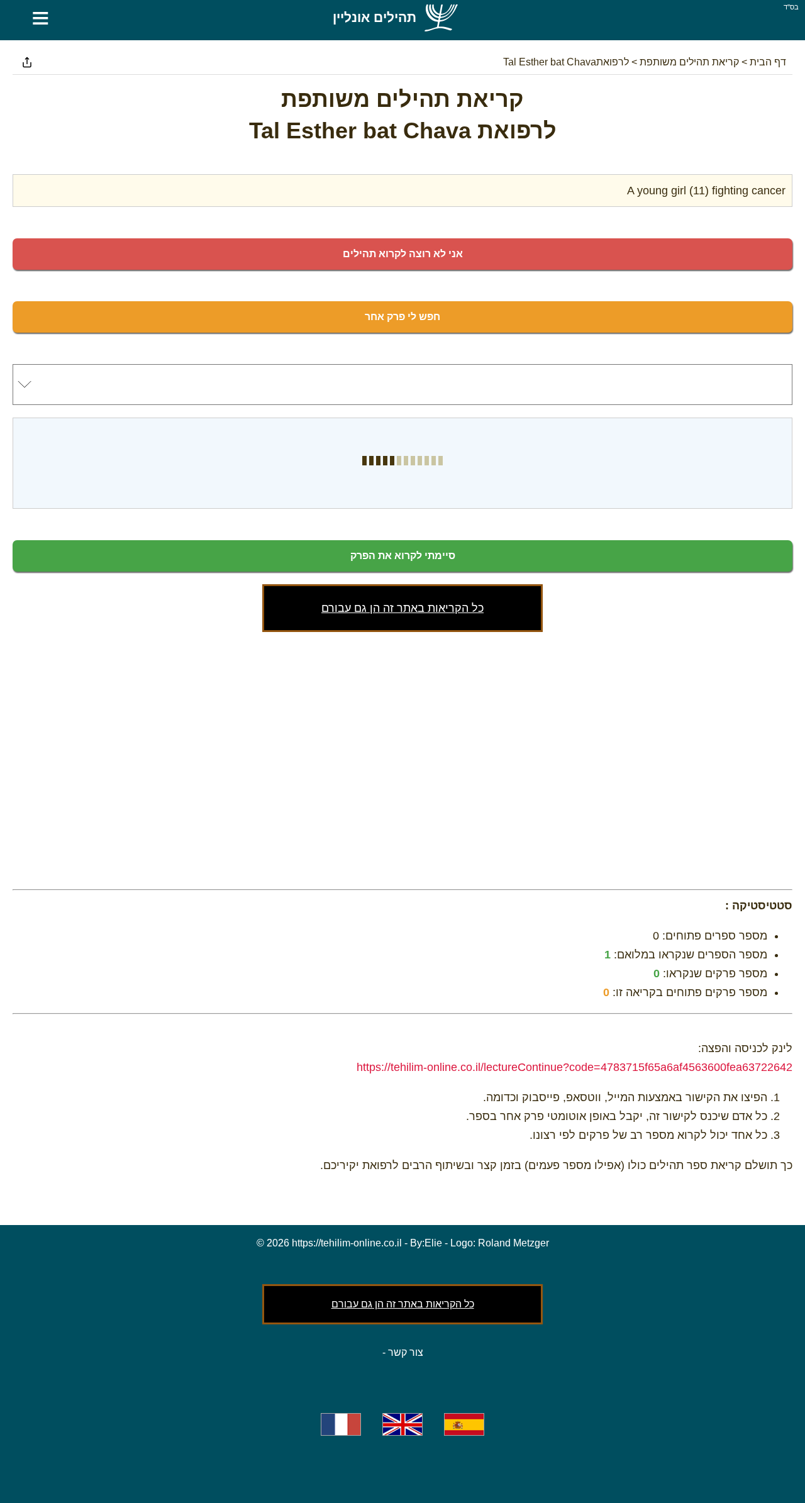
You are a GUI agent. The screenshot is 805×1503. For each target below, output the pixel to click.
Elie (433, 1243)
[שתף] (27, 62)
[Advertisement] (402, 758)
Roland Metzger (513, 1243)
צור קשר (405, 1352)
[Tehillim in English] (402, 1424)
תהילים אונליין (374, 17)
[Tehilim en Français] (341, 1424)
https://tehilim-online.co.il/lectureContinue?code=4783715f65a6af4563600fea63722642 (574, 1067)
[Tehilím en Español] (464, 1424)
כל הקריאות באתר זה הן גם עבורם (402, 608)
